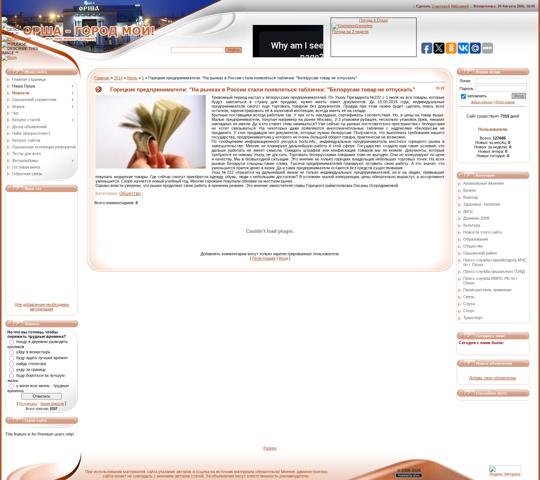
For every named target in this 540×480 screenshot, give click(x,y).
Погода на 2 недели (350, 31)
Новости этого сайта (482, 232)
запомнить (477, 96)
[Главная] (11, 19)
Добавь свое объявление (492, 378)
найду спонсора (31, 363)
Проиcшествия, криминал (487, 290)
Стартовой (441, 6)
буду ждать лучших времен (42, 358)
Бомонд (470, 197)
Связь (469, 297)
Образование (475, 239)
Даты (468, 211)
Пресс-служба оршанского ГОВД (494, 271)
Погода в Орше (373, 20)
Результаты (28, 403)
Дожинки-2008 (476, 218)
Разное (270, 448)
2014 (118, 78)
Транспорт (473, 317)
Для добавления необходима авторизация (42, 306)
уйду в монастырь (33, 352)
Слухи (469, 304)
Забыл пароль (482, 102)
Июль (132, 78)
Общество (130, 193)
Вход (283, 258)
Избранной (460, 6)
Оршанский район (480, 253)
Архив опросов (52, 403)
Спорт (469, 310)
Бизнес (469, 190)
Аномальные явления (483, 183)
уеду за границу (31, 369)
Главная (101, 78)
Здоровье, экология (481, 204)
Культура (471, 225)
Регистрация (264, 258)
